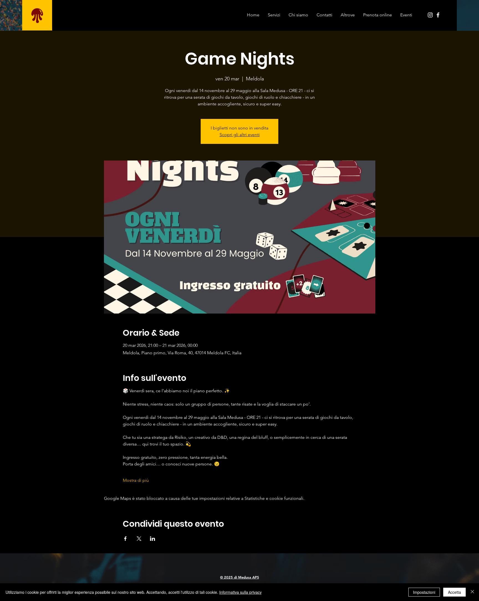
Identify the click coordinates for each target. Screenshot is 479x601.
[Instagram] (430, 15)
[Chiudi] (472, 592)
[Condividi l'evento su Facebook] (125, 538)
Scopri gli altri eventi (240, 134)
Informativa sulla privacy (240, 592)
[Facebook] (438, 15)
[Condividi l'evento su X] (139, 538)
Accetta (454, 592)
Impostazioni (424, 592)
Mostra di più (136, 480)
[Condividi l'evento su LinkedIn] (152, 538)
